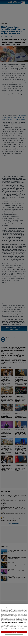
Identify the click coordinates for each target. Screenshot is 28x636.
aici (7, 617)
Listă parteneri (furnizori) (4, 629)
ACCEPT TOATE (14, 632)
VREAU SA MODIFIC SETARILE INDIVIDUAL (14, 634)
